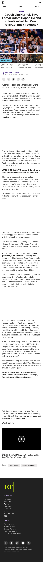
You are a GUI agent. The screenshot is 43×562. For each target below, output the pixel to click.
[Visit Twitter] (11, 543)
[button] (21, 439)
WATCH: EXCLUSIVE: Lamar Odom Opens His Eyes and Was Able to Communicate (21, 171)
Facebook (7, 499)
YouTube (7, 506)
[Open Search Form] (40, 3)
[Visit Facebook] (6, 543)
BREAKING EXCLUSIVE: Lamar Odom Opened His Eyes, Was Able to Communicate (20, 456)
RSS (5, 516)
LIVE (4, 7)
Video (20, 7)
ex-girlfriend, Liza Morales (19, 254)
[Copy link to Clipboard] (23, 79)
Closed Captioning (11, 529)
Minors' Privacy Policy (12, 534)
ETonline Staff (9, 513)
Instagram (8, 502)
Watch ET (38, 7)
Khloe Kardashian (29, 465)
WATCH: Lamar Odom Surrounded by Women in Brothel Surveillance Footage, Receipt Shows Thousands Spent (20, 375)
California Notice (10, 531)
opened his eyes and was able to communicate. (21, 417)
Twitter (6, 504)
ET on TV (7, 509)
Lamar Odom (14, 465)
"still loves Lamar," (26, 323)
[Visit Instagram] (17, 543)
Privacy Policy (9, 526)
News (21, 11)
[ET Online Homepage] (5, 2)
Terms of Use (9, 524)
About (6, 511)
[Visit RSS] (29, 543)
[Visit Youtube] (23, 543)
